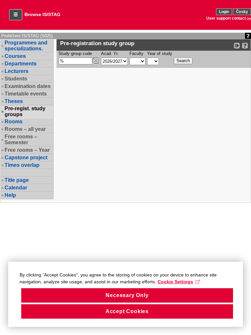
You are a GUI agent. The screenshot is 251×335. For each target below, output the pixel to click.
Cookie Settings (175, 281)
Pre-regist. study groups (25, 111)
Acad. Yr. (110, 53)
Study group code (75, 53)
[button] (15, 14)
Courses (15, 56)
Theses (14, 101)
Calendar (16, 187)
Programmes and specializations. (26, 45)
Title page (17, 180)
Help (10, 195)
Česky (242, 11)
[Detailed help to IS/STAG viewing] (245, 45)
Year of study (159, 53)
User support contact (226, 18)
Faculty (136, 53)
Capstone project (26, 157)
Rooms (14, 121)
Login (224, 11)
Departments (21, 63)
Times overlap (22, 165)
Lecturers (16, 71)
